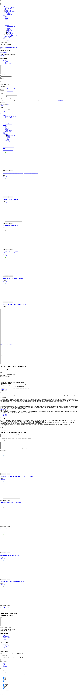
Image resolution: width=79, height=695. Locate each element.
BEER (4, 38)
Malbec (8, 28)
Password (2, 86)
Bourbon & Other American (10, 11)
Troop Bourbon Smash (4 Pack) (10, 225)
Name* (17, 434)
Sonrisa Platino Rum (5, 607)
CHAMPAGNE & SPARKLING (11, 35)
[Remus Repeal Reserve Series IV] (13, 194)
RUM (6, 16)
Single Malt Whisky (8, 8)
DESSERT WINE (8, 34)
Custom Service (6, 636)
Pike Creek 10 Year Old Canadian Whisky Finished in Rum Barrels (16, 476)
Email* (17, 435)
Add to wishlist (5, 170)
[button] (0, 48)
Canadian (7, 12)
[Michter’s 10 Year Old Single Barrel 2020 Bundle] (13, 300)
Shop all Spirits (8, 21)
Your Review (25, 448)
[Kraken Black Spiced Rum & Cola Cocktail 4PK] (11, 498)
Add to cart (3, 375)
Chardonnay (9, 32)
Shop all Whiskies (8, 14)
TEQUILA (7, 18)
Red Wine (7, 25)
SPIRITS (4, 15)
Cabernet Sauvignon (11, 26)
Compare (10, 170)
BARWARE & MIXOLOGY (10, 7)
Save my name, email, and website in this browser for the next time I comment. (16, 438)
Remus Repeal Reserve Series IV (10, 199)
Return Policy (5, 648)
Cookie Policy (5, 647)
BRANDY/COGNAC (9, 20)
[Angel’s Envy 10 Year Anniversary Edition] (13, 273)
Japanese (6, 9)
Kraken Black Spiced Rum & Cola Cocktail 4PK (12, 502)
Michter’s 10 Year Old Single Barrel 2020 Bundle (14, 304)
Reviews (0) (5, 415)
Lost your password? (11, 88)
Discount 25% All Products (8, 150)
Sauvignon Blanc (10, 33)
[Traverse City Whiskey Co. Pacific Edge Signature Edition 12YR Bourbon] (13, 168)
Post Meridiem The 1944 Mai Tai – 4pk (9, 555)
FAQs (4, 635)
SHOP (4, 22)
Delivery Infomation (6, 638)
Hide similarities (7, 670)
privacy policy (60, 100)
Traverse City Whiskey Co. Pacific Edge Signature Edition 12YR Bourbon (20, 173)
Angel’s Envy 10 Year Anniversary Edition (13, 278)
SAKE (6, 19)
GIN (6, 17)
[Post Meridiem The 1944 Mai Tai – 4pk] (11, 550)
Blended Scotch (8, 10)
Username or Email (4, 84)
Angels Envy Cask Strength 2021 (11, 252)
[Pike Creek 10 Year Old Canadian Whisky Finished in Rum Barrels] (11, 471)
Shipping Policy (6, 646)
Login (8, 104)
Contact (4, 639)
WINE (4, 24)
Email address (3, 95)
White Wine (7, 31)
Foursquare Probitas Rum (6, 529)
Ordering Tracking (6, 637)
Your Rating (2, 440)
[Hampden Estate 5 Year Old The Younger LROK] (11, 577)
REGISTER (3, 102)
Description (5, 414)
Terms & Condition (6, 645)
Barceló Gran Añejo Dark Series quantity (7, 374)
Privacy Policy (5, 644)
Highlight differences (8, 672)
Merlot (8, 27)
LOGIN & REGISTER (4, 40)
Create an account (10, 91)
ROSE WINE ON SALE (9, 36)
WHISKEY (5, 6)
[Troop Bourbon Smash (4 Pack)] (13, 221)
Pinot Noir (9, 29)
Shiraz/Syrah (9, 30)
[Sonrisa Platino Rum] (11, 603)
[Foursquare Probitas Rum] (11, 524)
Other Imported (8, 13)
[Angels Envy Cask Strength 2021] (13, 247)
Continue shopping (3, 52)
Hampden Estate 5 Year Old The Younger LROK (12, 581)
